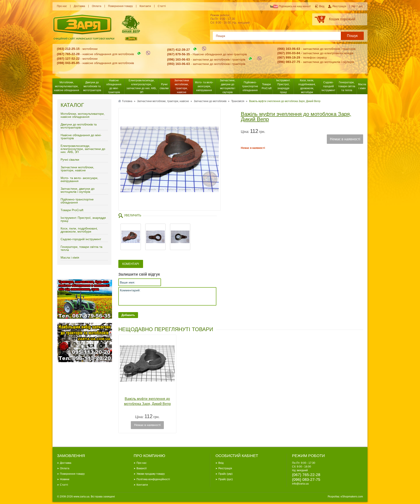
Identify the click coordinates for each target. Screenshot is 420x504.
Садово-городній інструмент (328, 86)
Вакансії (141, 468)
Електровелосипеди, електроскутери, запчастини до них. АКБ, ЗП (141, 86)
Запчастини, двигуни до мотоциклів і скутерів (227, 86)
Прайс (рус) (225, 479)
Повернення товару (120, 6)
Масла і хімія (362, 86)
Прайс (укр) (225, 473)
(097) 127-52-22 (68, 58)
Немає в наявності (345, 139)
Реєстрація (225, 468)
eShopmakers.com (352, 496)
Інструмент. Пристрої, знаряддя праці (283, 86)
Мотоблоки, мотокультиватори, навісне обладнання (66, 86)
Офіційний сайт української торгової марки (84, 38)
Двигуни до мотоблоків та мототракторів (92, 86)
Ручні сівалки (164, 86)
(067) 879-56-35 (178, 54)
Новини (64, 479)
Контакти (145, 6)
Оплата (96, 6)
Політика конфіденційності (153, 479)
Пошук (352, 36)
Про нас (62, 6)
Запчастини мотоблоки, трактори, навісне (181, 86)
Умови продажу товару (150, 473)
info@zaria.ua (300, 483)
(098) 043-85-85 (68, 63)
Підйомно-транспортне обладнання (250, 86)
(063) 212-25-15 (68, 48)
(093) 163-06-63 (178, 64)
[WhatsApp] (139, 54)
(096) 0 (282, 62)
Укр (353, 6)
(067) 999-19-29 (288, 57)
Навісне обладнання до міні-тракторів (113, 86)
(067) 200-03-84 (288, 53)
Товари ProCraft (266, 86)
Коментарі (130, 264)
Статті (162, 6)
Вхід (221, 462)
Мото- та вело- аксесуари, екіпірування (204, 86)
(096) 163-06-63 (178, 59)
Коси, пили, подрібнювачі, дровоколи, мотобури (307, 86)
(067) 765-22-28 (68, 54)
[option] (169, 159)
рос (361, 6)
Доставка (79, 6)
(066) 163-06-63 (288, 48)
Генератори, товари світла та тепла (346, 86)
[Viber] (148, 54)
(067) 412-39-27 (178, 50)
